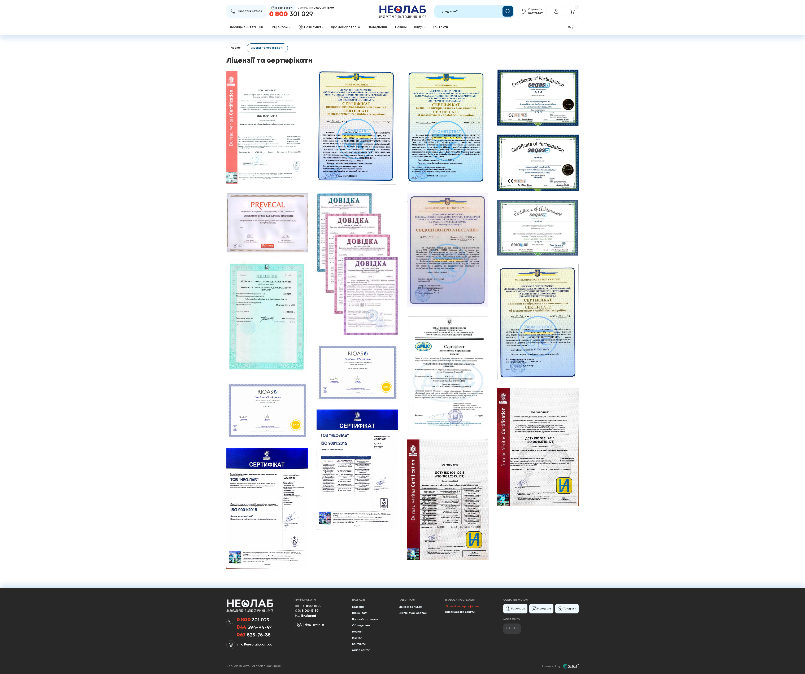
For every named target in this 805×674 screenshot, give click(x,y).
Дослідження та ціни (246, 27)
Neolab (236, 48)
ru (577, 27)
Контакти (440, 27)
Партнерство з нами (460, 612)
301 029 (291, 14)
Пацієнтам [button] (279, 27)
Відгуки (419, 27)
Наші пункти (314, 624)
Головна (358, 607)
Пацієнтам (359, 613)
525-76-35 (253, 635)
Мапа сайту (361, 650)
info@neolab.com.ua (254, 644)
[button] (267, 127)
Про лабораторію (345, 27)
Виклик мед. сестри (413, 613)
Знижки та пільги (410, 607)
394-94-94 (254, 627)
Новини (401, 27)
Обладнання (377, 27)
